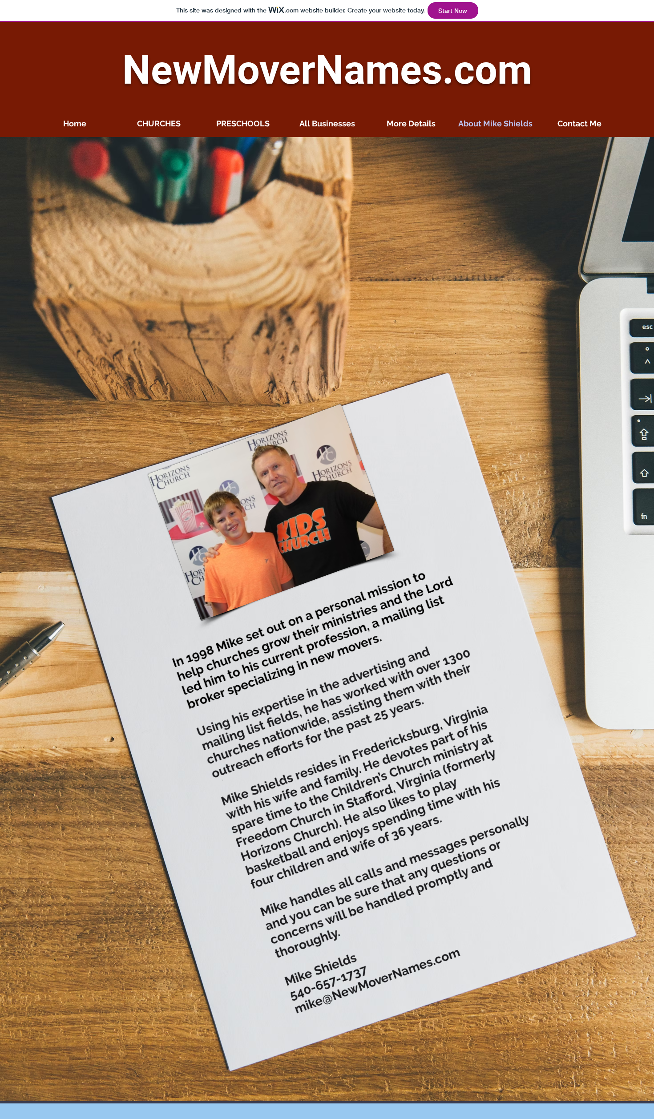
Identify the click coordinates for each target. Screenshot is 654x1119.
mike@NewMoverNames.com (377, 981)
